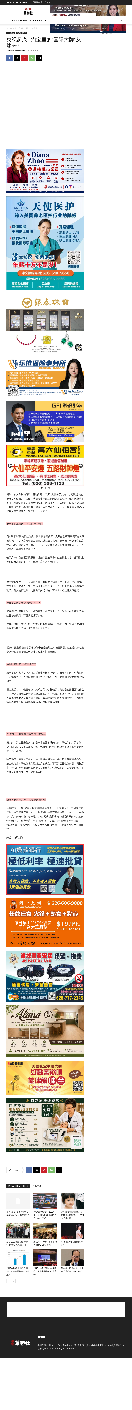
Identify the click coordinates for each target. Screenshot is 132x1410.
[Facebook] (9, 58)
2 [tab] (45, 488)
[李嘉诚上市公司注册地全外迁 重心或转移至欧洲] (72, 1257)
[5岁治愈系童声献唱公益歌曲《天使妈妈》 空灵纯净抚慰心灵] (72, 1201)
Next (81, 466)
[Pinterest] (24, 58)
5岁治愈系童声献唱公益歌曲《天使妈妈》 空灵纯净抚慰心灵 (72, 1215)
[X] (17, 58)
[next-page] (14, 1281)
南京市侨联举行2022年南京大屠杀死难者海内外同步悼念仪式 (45, 1215)
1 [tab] (42, 488)
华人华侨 (19, 28)
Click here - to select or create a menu (27, 20)
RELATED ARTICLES (18, 1186)
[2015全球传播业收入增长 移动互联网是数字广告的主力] (18, 1257)
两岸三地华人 (21, 33)
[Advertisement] (66, 1309)
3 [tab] (49, 488)
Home (9, 28)
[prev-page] (8, 1281)
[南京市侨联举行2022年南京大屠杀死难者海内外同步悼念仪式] (45, 1201)
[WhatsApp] (32, 58)
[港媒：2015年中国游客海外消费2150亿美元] (45, 1231)
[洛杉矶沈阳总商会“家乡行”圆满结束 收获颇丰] (18, 1231)
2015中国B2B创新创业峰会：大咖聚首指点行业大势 (45, 1271)
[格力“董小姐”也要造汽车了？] (72, 1231)
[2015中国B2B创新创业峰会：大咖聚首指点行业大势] (45, 1257)
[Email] (39, 58)
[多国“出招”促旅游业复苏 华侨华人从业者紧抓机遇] (18, 1201)
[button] (122, 20)
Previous (10, 466)
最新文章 (36, 1186)
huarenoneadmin (17, 50)
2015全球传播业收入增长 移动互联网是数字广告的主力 (18, 1271)
